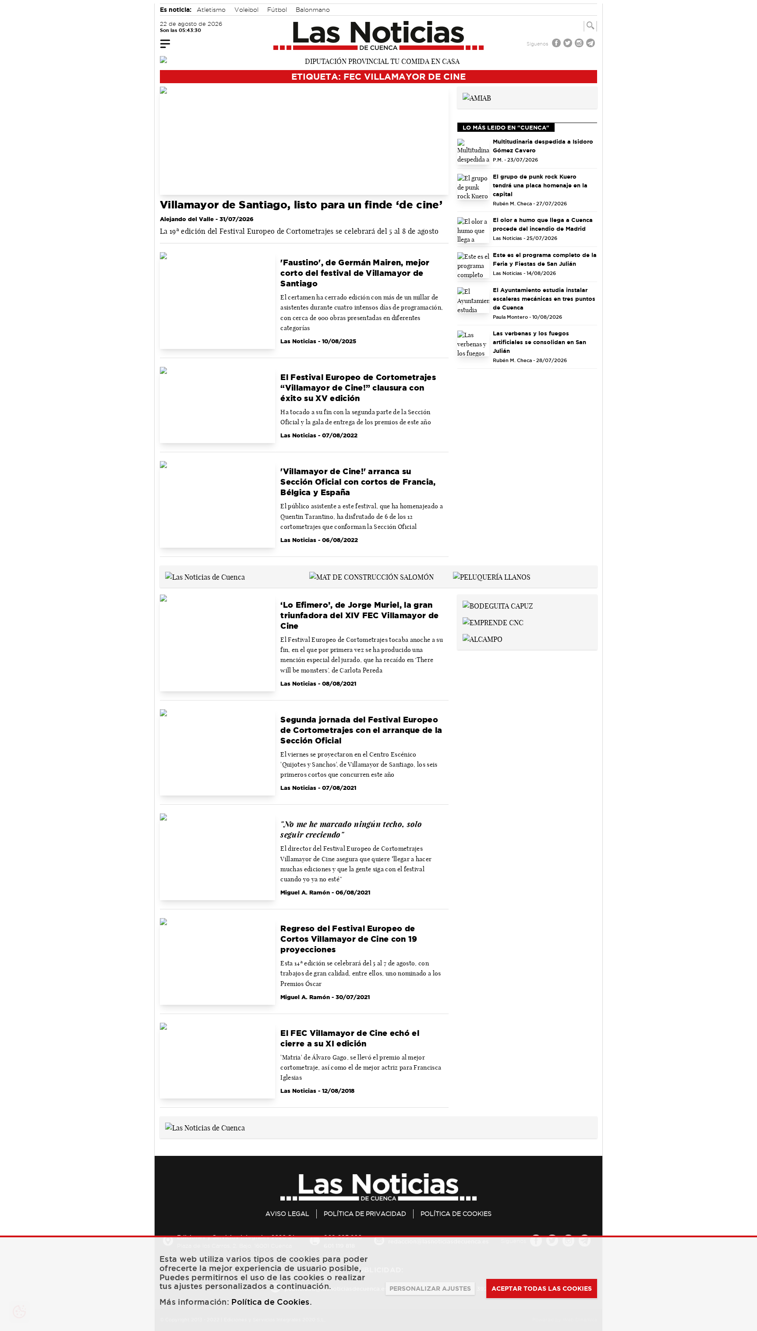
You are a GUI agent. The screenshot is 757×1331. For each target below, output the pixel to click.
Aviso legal (287, 1214)
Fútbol (277, 10)
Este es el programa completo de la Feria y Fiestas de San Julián (545, 259)
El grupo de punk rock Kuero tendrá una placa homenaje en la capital (540, 185)
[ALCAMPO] (482, 638)
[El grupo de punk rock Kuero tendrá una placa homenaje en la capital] (473, 187)
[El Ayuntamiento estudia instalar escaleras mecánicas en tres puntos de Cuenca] (473, 300)
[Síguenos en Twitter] (568, 44)
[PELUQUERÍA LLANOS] (492, 576)
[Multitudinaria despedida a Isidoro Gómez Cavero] (473, 152)
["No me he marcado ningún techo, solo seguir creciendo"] (217, 856)
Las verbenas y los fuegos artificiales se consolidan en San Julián (539, 342)
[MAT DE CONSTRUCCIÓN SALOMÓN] (371, 576)
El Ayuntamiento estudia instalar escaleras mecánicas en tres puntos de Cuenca (544, 298)
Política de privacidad (365, 1214)
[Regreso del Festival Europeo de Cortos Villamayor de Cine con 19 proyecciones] (217, 961)
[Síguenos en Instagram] (580, 44)
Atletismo (211, 10)
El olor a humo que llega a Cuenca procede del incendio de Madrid (543, 224)
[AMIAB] (477, 97)
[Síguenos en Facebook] (557, 44)
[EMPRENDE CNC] (493, 621)
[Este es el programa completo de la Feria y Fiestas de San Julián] (473, 265)
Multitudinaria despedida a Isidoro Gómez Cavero (543, 145)
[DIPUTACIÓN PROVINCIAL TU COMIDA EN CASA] (378, 60)
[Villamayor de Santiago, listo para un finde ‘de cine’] (304, 141)
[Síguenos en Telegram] (591, 44)
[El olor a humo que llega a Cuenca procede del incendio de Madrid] (473, 230)
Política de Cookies (456, 1214)
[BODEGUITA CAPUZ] (498, 605)
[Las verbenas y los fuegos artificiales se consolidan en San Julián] (473, 343)
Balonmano (313, 10)
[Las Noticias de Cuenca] (378, 35)
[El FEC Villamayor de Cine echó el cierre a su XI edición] (217, 1061)
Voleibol (246, 10)
